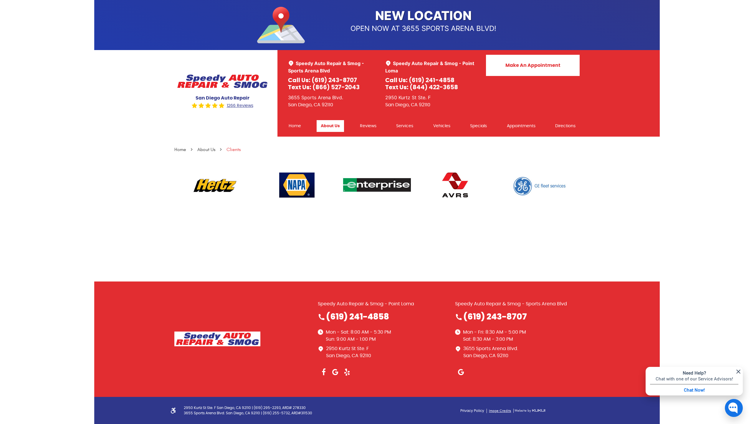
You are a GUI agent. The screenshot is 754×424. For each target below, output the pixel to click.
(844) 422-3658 (434, 87)
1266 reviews (240, 106)
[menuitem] (295, 126)
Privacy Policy (472, 411)
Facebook (324, 372)
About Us (330, 126)
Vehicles (441, 126)
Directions (565, 126)
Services (404, 126)
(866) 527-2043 (336, 87)
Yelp (347, 372)
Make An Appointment (532, 65)
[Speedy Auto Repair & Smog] (222, 81)
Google (335, 372)
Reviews (368, 126)
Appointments (521, 126)
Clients (233, 149)
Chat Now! (694, 390)
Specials (478, 126)
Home (295, 126)
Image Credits (500, 411)
